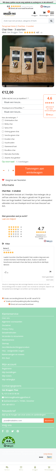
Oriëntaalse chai (11, 120)
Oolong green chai (12, 131)
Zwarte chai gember (12, 158)
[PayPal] (50, 458)
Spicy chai (8, 128)
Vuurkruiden (9, 142)
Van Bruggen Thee (15, 32)
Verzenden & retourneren (12, 336)
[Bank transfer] (42, 458)
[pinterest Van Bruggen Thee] (18, 431)
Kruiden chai (9, 139)
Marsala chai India (12, 154)
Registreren (7, 368)
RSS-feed (6, 358)
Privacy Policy (7, 329)
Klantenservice (8, 340)
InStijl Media (48, 454)
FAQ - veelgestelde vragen (13, 351)
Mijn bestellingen (9, 372)
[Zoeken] (51, 20)
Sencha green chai (12, 135)
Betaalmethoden (9, 332)
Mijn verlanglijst (8, 379)
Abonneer (49, 420)
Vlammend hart (11, 146)
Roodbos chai (10, 150)
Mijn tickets (7, 376)
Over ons (6, 318)
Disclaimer (6, 325)
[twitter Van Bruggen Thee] (12, 431)
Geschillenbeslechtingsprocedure (15, 347)
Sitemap (5, 343)
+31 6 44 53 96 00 (11, 393)
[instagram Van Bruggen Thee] (7, 431)
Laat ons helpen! (9, 219)
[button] (28, 441)
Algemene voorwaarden (12, 321)
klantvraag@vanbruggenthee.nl (17, 397)
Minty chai (9, 124)
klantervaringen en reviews (13, 354)
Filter (7, 243)
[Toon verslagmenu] (50, 272)
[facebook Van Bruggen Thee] (2, 431)
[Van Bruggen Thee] (9, 14)
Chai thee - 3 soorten (25, 26)
